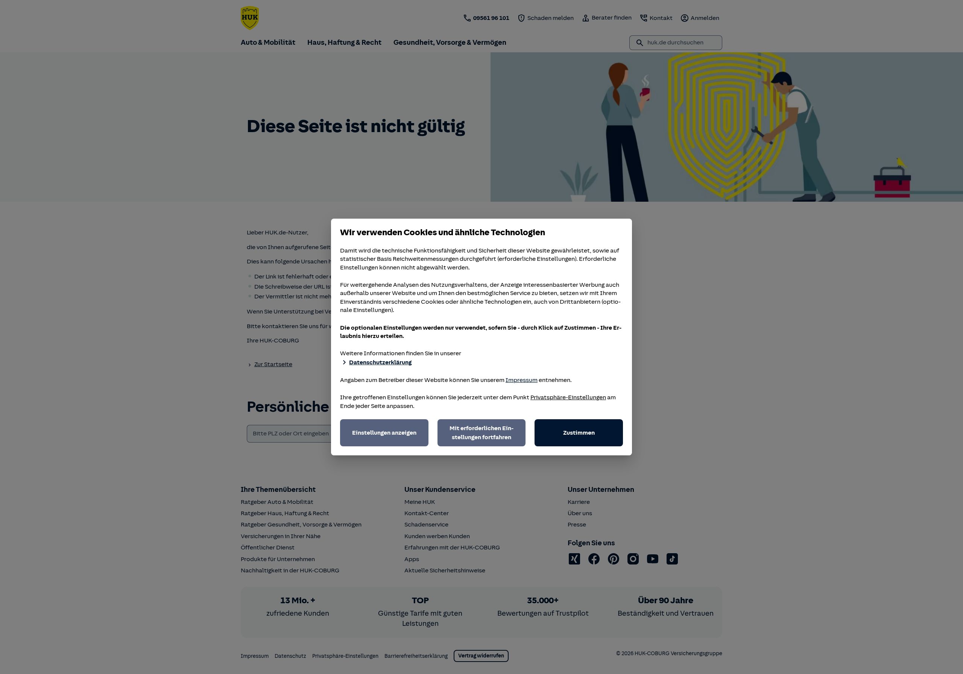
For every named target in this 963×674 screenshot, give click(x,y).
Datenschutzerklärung (380, 362)
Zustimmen (579, 432)
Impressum (522, 380)
